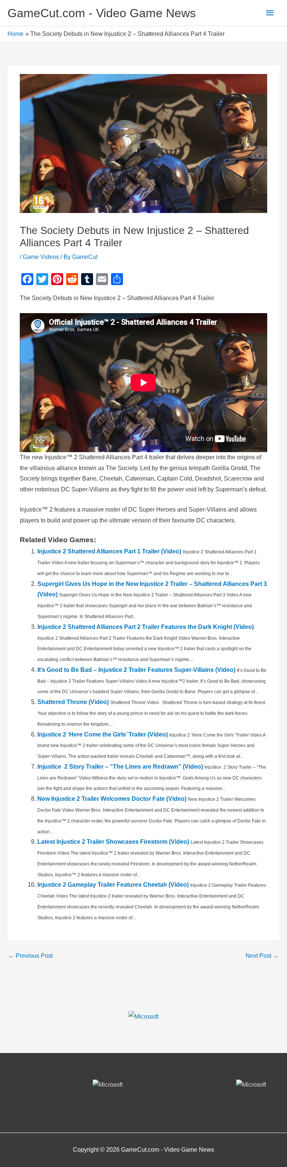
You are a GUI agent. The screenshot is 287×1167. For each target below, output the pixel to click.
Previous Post (30, 956)
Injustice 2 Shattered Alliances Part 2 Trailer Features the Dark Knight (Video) (145, 627)
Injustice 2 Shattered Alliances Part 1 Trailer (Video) (109, 551)
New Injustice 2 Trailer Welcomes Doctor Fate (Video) (111, 799)
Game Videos (41, 257)
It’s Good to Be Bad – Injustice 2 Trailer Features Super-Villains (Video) (136, 670)
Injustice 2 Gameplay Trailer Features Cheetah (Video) (113, 885)
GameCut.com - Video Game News (101, 13)
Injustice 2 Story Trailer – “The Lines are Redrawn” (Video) (120, 766)
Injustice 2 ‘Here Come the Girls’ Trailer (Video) (102, 734)
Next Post (262, 956)
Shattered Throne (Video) (73, 702)
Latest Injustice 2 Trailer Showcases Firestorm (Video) (113, 842)
